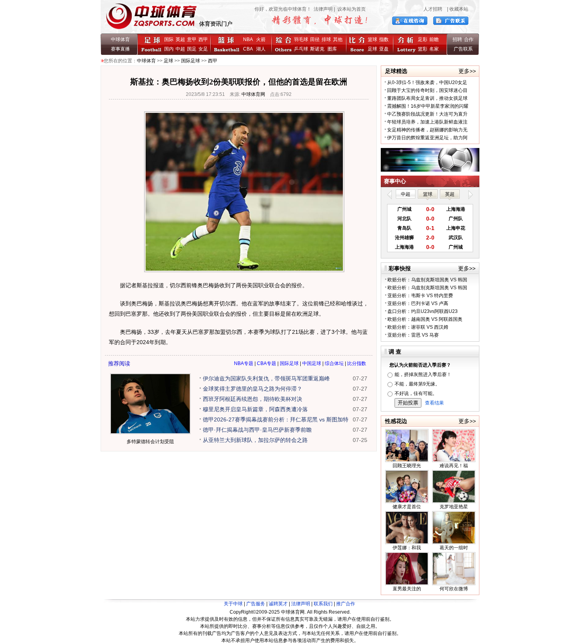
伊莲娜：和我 (407, 547)
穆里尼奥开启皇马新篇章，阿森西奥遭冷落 (255, 409)
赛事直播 (120, 49)
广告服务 (255, 604)
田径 (315, 39)
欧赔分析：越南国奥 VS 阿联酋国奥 (424, 319)
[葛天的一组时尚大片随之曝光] (453, 542)
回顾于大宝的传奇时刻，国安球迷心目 (427, 90)
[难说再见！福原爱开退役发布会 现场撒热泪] (453, 460)
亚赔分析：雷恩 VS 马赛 (413, 335)
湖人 (261, 49)
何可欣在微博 (454, 589)
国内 (169, 49)
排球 (326, 39)
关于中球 (233, 604)
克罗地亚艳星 (454, 506)
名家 (434, 49)
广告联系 (463, 49)
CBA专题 (266, 363)
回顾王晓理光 (407, 465)
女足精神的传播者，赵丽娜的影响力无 (427, 130)
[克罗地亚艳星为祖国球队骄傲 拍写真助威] (453, 501)
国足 (191, 49)
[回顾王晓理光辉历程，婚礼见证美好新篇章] (406, 460)
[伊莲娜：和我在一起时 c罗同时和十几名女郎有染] (406, 542)
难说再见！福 (454, 465)
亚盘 (384, 49)
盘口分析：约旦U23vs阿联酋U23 (422, 311)
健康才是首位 (407, 506)
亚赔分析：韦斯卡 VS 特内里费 (420, 295)
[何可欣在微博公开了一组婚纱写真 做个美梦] (453, 583)
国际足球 (190, 61)
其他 (337, 39)
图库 (332, 49)
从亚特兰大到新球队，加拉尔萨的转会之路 (255, 440)
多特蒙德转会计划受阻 (150, 441)
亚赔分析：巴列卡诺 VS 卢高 (417, 303)
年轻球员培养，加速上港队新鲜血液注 (427, 122)
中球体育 (120, 39)
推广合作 (345, 604)
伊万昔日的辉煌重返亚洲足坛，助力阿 (427, 137)
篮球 (372, 39)
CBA (249, 49)
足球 (372, 49)
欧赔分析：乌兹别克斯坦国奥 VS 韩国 (427, 280)
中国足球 (311, 363)
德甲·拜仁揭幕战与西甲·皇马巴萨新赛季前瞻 (257, 430)
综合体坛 (334, 363)
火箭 (261, 39)
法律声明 (323, 9)
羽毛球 (301, 39)
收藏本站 (458, 9)
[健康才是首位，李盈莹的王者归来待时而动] (406, 501)
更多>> (467, 71)
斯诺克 (318, 49)
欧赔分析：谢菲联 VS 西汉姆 (417, 327)
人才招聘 (432, 9)
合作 (468, 39)
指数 (384, 39)
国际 (169, 39)
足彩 (422, 39)
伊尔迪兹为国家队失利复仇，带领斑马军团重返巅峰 (266, 378)
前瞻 (434, 39)
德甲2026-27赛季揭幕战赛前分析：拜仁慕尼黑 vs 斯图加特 (275, 419)
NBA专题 (243, 363)
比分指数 (356, 363)
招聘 (457, 39)
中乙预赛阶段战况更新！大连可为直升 (427, 114)
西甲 (203, 39)
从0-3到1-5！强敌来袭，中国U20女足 (427, 82)
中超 (180, 49)
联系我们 (323, 604)
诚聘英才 (278, 604)
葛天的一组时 (454, 547)
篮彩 (422, 49)
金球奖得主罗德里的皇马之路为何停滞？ (252, 389)
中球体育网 (253, 94)
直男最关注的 (407, 589)
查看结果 (434, 403)
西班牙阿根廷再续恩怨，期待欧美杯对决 (252, 399)
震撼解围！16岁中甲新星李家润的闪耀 (427, 106)
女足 (203, 49)
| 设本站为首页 (349, 9)
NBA (248, 39)
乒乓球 (301, 49)
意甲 (191, 39)
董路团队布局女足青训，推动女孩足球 (427, 98)
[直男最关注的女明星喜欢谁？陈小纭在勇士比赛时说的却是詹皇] (406, 583)
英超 (180, 39)
